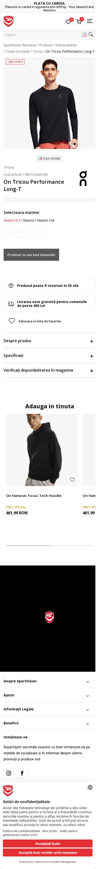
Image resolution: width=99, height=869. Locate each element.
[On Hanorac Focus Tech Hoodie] (42, 450)
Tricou (38, 51)
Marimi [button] (28, 220)
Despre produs (17, 340)
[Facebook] (22, 773)
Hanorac (12, 490)
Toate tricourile (18, 51)
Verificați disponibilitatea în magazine (38, 370)
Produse (45, 45)
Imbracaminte (66, 45)
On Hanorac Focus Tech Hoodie (34, 495)
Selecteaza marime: (22, 212)
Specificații (13, 355)
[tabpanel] (49, 103)
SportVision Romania (20, 45)
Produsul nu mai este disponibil (31, 255)
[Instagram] (8, 773)
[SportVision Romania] (8, 21)
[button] (49, 34)
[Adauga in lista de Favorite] (72, 479)
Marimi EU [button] (12, 220)
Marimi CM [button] (45, 220)
